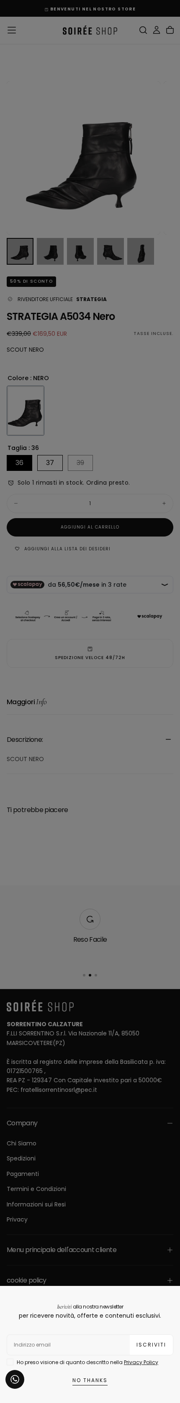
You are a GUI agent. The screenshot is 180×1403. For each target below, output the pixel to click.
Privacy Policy (141, 1362)
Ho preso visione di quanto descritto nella (87, 1362)
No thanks (90, 1380)
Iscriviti (151, 1344)
